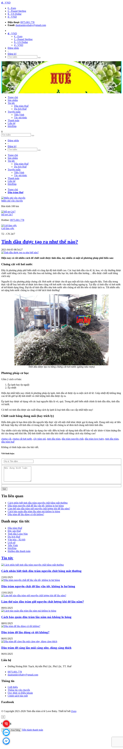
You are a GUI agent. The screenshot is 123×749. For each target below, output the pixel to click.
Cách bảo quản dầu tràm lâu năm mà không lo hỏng (34, 511)
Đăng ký (12, 53)
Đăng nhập (13, 48)
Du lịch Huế (20, 108)
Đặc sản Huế (14, 531)
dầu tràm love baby (94, 438)
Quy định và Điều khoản (20, 692)
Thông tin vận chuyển (19, 690)
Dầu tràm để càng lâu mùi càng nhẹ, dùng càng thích (36, 647)
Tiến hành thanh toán (32, 729)
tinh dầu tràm (53, 438)
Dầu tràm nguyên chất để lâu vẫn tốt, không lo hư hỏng (36, 505)
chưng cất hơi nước (22, 438)
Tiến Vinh (19, 114)
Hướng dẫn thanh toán (19, 551)
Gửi (4, 489)
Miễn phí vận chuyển (12, 200)
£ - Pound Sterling (17, 11)
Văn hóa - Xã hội (16, 539)
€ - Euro (12, 8)
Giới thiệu (13, 687)
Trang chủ (13, 97)
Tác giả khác (20, 117)
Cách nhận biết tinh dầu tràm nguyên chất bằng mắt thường (38, 502)
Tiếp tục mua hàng (11, 730)
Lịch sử (11, 542)
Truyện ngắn (14, 111)
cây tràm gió (39, 438)
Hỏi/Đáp (12, 126)
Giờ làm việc (7, 228)
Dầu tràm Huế (21, 106)
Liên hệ (11, 123)
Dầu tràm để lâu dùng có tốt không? (26, 514)
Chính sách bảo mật (18, 695)
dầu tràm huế (7, 441)
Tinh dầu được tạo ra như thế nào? (39, 242)
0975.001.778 (27, 22)
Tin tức (11, 103)
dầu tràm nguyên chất (72, 438)
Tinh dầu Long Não (18, 533)
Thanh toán (13, 120)
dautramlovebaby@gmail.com (31, 25)
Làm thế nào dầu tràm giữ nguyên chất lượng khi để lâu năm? (39, 508)
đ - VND (12, 16)
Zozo (73, 711)
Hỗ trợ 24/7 (7, 214)
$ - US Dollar (14, 14)
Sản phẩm (13, 100)
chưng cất (6, 438)
